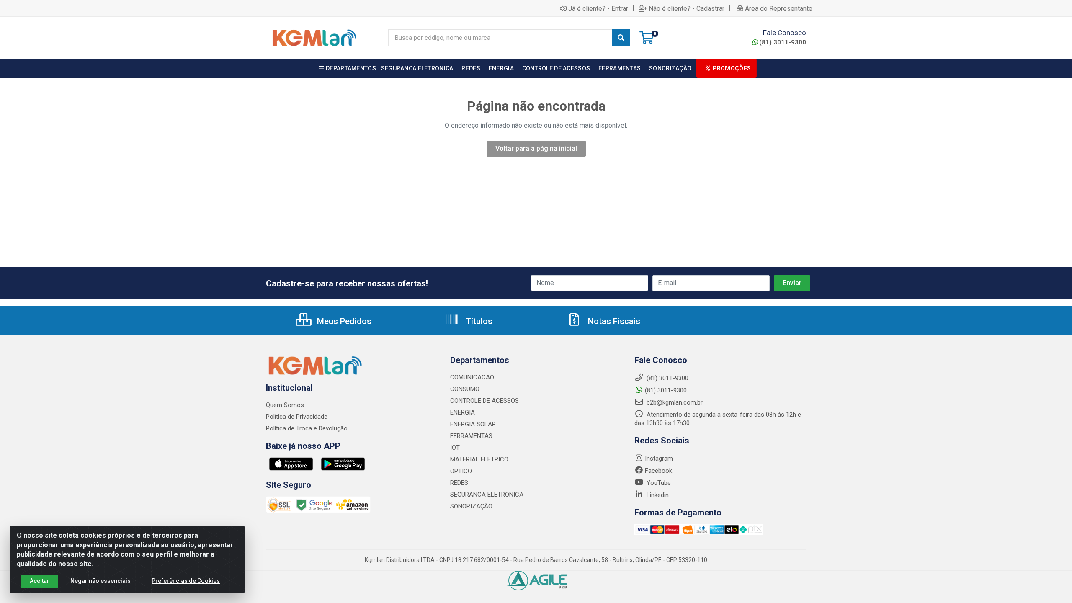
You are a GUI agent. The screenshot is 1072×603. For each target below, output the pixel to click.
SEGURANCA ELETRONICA (486, 494)
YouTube (658, 483)
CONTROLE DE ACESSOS (484, 401)
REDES (459, 483)
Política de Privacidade (296, 416)
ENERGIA (462, 412)
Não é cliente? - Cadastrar (686, 8)
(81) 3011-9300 (782, 42)
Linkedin (657, 495)
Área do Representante (778, 8)
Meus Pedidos (343, 321)
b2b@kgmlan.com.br (674, 402)
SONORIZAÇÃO (471, 506)
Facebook (658, 470)
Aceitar (39, 580)
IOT (455, 447)
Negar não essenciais (100, 580)
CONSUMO (464, 389)
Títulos (478, 321)
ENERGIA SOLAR (473, 424)
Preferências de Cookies (186, 580)
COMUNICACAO (472, 377)
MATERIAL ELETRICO (479, 459)
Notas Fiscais (613, 321)
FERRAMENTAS (471, 436)
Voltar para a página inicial (536, 148)
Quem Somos (285, 405)
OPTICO (461, 471)
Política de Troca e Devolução (307, 428)
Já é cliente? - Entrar (598, 8)
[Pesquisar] (621, 37)
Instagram (659, 458)
